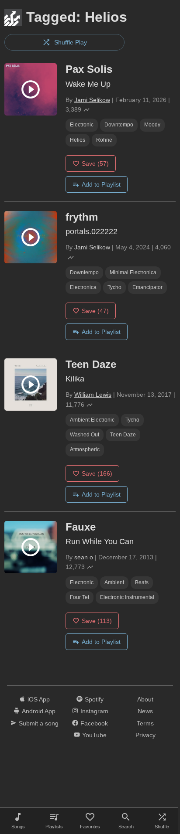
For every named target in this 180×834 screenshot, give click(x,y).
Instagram (94, 711)
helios (77, 140)
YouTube (94, 735)
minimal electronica (133, 272)
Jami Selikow (92, 99)
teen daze (123, 435)
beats (142, 582)
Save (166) (97, 473)
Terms (145, 723)
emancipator (147, 287)
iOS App (39, 699)
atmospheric (85, 449)
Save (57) (95, 163)
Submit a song (39, 723)
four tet (79, 597)
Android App (38, 711)
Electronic (81, 125)
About (145, 699)
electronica (83, 287)
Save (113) (97, 620)
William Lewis (92, 394)
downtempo (118, 125)
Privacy (145, 735)
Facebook (94, 723)
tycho (114, 287)
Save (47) (95, 310)
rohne (104, 140)
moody (152, 125)
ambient (114, 582)
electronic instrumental (127, 597)
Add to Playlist (101, 184)
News (145, 711)
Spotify (94, 699)
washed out (84, 435)
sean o (83, 557)
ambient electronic (92, 420)
